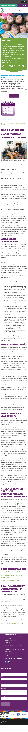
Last (2, 681)
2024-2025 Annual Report (9, 63)
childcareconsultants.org (17, 623)
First (2, 676)
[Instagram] (9, 662)
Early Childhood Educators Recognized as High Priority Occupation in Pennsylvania (13, 54)
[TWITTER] (23, 5)
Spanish (24, 10)
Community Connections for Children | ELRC (5, 10)
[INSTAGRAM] (26, 5)
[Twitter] (5, 662)
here (14, 120)
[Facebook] (7, 662)
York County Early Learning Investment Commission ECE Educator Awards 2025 (13, 66)
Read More (14, 96)
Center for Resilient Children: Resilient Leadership (13, 572)
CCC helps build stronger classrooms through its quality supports (13, 59)
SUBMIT (5, 704)
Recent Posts (6, 40)
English (19, 10)
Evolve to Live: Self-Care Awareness (10, 580)
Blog (2, 123)
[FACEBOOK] (24, 5)
